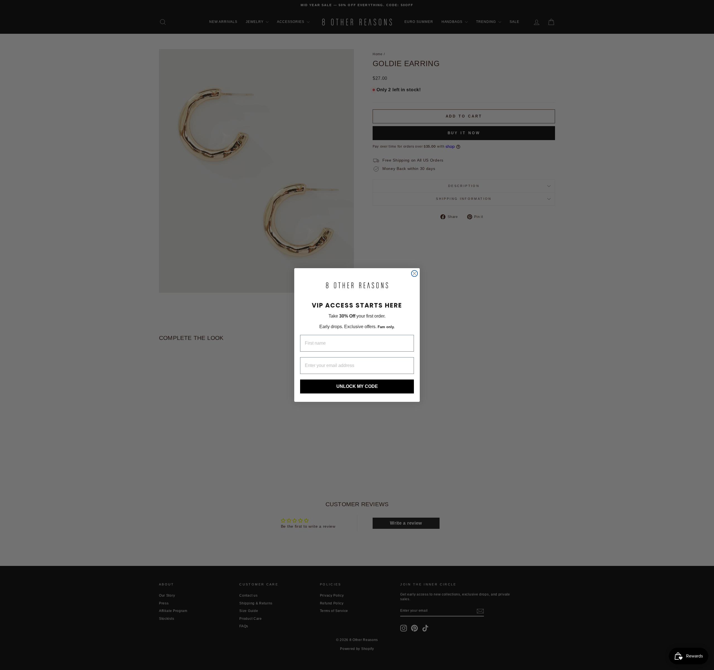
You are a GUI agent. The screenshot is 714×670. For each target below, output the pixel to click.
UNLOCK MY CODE (357, 386)
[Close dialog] (414, 273)
